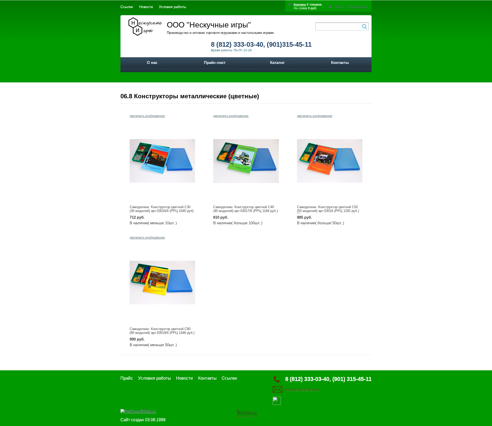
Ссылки (126, 7)
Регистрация (358, 6)
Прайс (126, 378)
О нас (152, 62)
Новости (146, 7)
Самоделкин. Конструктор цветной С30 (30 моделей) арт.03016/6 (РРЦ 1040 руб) (161, 209)
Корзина (300, 4)
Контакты (340, 62)
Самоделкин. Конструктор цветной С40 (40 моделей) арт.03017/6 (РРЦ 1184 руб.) (245, 209)
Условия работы (172, 7)
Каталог (277, 62)
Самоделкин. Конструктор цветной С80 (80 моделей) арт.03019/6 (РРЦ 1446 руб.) (162, 331)
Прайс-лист (214, 62)
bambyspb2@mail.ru (302, 390)
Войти (339, 6)
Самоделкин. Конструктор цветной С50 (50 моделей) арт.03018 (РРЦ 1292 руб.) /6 (328, 211)
